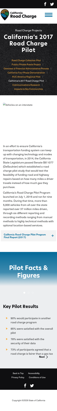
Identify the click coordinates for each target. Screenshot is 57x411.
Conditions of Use (37, 377)
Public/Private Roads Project (26, 64)
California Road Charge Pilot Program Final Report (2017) (25, 236)
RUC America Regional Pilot (26, 76)
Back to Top (18, 373)
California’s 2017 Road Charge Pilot (26, 80)
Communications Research (26, 85)
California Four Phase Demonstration (26, 72)
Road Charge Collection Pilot (26, 60)
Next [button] (42, 356)
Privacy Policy (17, 377)
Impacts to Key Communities (28, 89)
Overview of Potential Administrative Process (26, 68)
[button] (24, 293)
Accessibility (34, 373)
